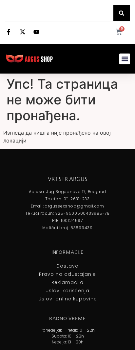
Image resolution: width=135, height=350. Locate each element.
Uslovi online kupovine (67, 298)
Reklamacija (67, 282)
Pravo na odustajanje (67, 274)
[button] (124, 59)
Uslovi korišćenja (67, 290)
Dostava (67, 266)
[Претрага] (121, 13)
